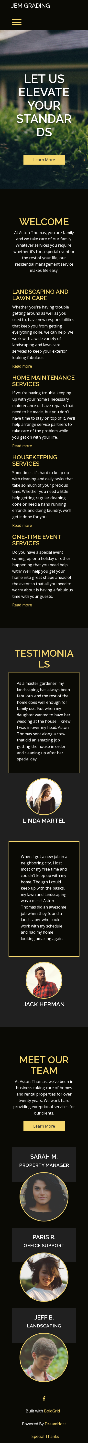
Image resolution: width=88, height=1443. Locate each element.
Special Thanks (45, 1436)
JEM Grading (30, 5)
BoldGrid (52, 1411)
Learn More (44, 159)
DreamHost (55, 1423)
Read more (22, 366)
